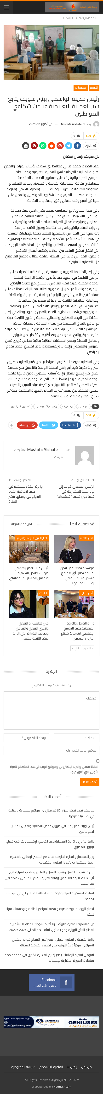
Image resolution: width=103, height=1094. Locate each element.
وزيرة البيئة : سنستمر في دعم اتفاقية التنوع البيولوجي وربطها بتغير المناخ (25, 494)
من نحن (86, 1067)
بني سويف (68, 406)
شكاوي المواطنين (20, 406)
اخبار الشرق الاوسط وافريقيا (32, 538)
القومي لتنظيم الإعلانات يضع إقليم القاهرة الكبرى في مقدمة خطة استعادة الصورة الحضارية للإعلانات (50, 958)
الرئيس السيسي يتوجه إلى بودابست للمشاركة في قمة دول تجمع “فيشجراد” (76, 491)
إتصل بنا (72, 1067)
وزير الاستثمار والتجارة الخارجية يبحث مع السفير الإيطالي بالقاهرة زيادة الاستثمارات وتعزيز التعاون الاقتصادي (52, 859)
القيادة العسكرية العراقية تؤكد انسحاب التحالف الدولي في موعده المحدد (50, 896)
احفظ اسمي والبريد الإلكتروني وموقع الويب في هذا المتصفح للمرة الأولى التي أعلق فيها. (54, 769)
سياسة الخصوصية (23, 1067)
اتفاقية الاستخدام (51, 1067)
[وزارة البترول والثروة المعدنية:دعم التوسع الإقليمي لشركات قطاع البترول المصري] (74, 604)
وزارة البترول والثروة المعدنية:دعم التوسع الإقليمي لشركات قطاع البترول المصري (50, 844)
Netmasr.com (62, 1086)
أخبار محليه (87, 593)
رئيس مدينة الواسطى (46, 406)
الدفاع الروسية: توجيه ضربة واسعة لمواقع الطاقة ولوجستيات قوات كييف (50, 912)
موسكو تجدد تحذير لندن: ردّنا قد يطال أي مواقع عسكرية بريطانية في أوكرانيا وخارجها (51, 813)
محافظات (80, 87)
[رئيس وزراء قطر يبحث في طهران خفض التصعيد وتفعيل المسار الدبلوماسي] (29, 549)
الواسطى (83, 406)
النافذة (94, 87)
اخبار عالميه (86, 538)
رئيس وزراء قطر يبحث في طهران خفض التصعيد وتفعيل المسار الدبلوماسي (53, 829)
